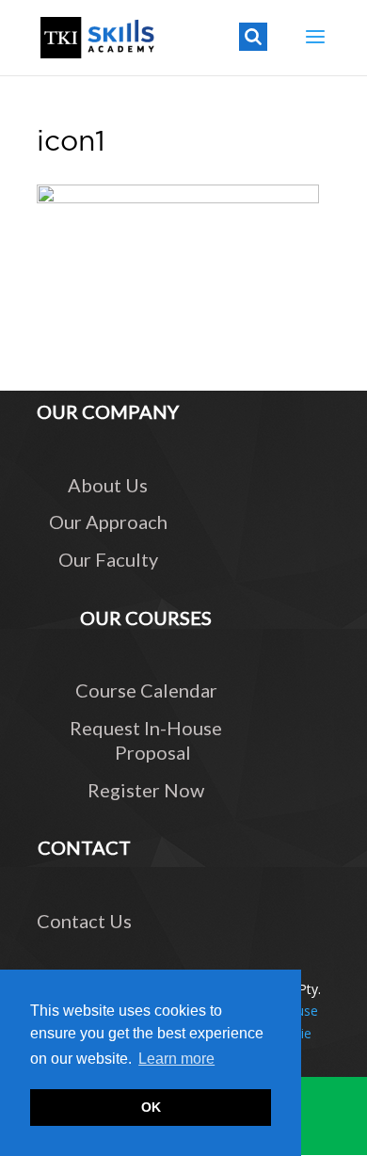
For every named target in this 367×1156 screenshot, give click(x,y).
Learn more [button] (176, 1059)
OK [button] (151, 1107)
